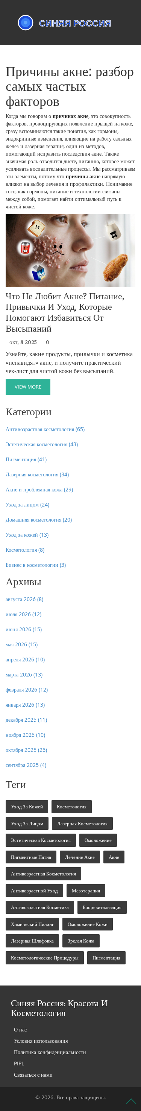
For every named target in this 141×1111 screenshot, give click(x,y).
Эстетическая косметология (42, 444)
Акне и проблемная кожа (39, 489)
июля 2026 (23, 614)
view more (28, 386)
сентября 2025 (26, 764)
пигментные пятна (31, 857)
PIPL (19, 1063)
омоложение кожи (88, 924)
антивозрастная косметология (43, 873)
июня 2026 (24, 629)
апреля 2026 (25, 659)
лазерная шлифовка (32, 940)
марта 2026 (24, 674)
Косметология (25, 549)
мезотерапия (86, 890)
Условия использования (41, 1040)
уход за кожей (27, 806)
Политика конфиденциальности (50, 1052)
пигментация (106, 957)
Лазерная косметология (37, 474)
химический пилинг (32, 924)
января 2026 (25, 704)
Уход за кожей (27, 534)
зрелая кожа (81, 940)
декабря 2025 (26, 719)
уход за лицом (27, 823)
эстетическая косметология (41, 840)
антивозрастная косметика (40, 907)
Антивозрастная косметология (45, 429)
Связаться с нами (33, 1074)
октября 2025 (26, 749)
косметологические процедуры (45, 957)
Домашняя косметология (39, 519)
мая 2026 (22, 644)
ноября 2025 (25, 734)
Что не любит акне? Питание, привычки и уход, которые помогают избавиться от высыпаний (65, 312)
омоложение (98, 840)
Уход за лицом (27, 504)
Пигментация (26, 459)
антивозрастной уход (34, 890)
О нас (20, 1029)
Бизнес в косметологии (36, 564)
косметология (71, 806)
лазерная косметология (82, 823)
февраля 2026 (27, 689)
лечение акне (80, 857)
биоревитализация (102, 907)
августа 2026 (24, 599)
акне (114, 857)
